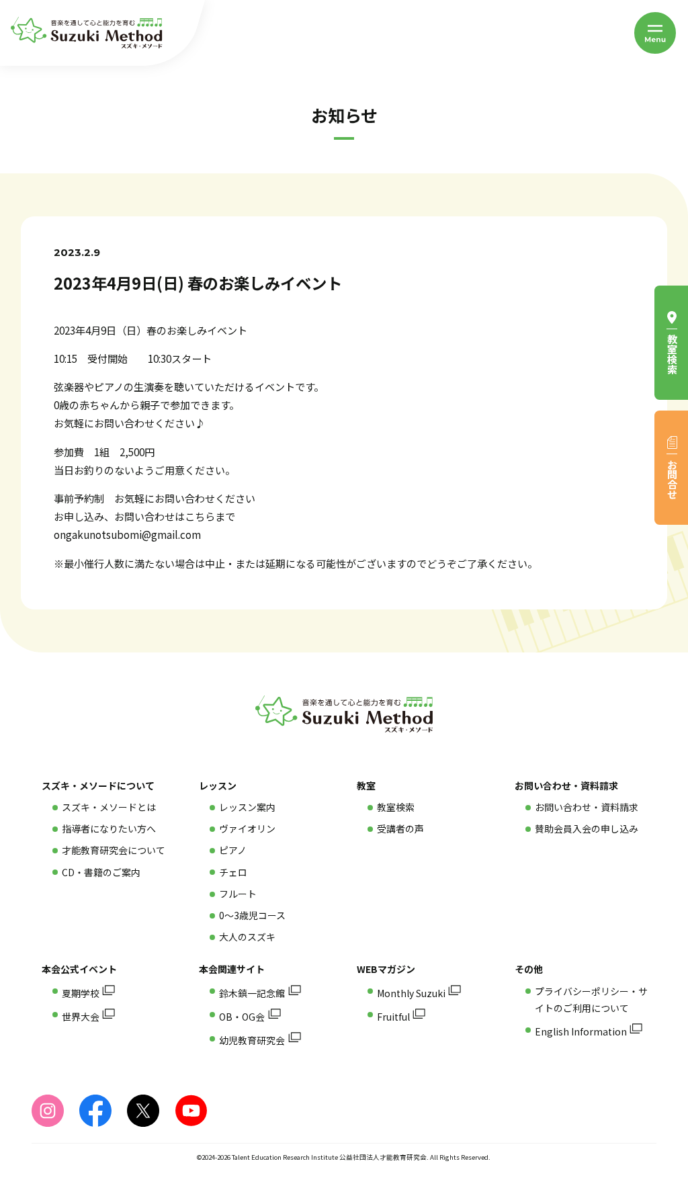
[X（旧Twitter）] (143, 1111)
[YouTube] (191, 1111)
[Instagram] (48, 1111)
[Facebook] (95, 1111)
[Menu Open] (655, 33)
